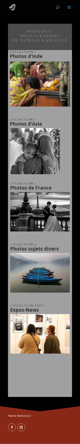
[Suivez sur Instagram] (21, 427)
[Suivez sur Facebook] (12, 427)
